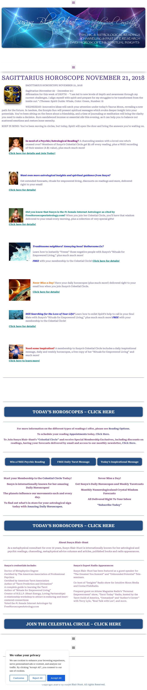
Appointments (78, 434)
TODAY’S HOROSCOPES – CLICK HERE (74, 525)
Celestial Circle (52, 478)
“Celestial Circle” (48, 439)
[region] (37, 667)
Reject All (37, 678)
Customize (18, 678)
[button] (73, 2)
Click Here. (129, 443)
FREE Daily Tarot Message (73, 462)
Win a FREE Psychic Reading (27, 462)
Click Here (102, 434)
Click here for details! (22, 190)
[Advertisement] (73, 55)
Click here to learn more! (24, 360)
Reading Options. (119, 428)
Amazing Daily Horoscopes (44, 506)
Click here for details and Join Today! (32, 153)
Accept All (56, 678)
